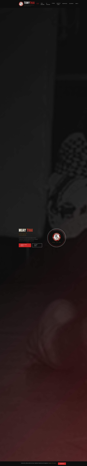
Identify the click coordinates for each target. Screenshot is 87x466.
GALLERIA (71, 3)
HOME (38, 3)
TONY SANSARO (42, 4)
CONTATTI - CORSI (59, 4)
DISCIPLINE (64, 3)
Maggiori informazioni (52, 463)
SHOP (77, 3)
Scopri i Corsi (36, 245)
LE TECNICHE (48, 4)
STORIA (53, 3)
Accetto (62, 463)
